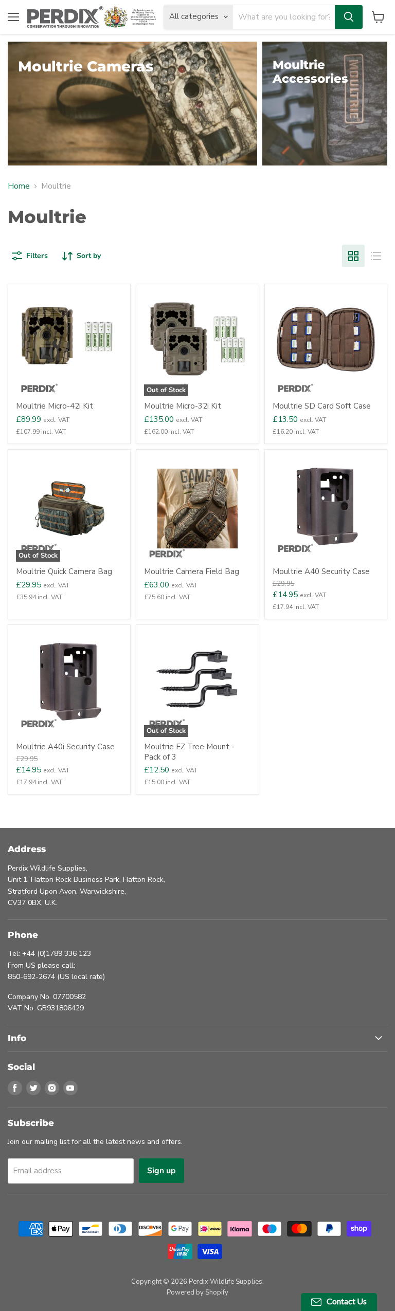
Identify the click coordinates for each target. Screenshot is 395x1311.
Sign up (161, 1170)
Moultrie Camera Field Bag (191, 571)
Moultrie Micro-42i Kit (54, 406)
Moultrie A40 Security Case (321, 571)
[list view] (376, 256)
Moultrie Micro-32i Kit (182, 406)
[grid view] (353, 256)
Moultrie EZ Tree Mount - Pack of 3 (189, 752)
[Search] (349, 17)
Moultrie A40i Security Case (65, 747)
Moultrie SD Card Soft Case (322, 406)
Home (19, 186)
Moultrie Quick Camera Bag (64, 571)
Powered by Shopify (197, 1292)
